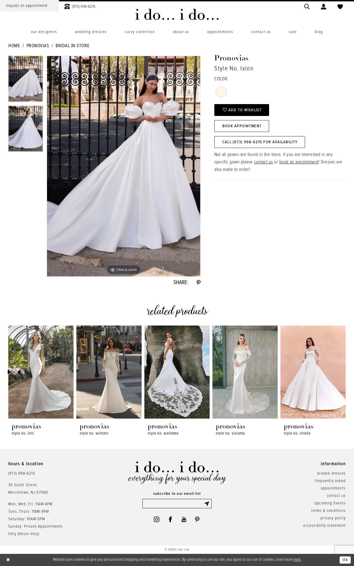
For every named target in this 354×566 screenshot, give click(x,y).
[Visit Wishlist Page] (340, 6)
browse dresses (331, 473)
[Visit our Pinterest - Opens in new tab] (197, 519)
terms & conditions (328, 511)
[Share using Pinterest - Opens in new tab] (199, 282)
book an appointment (298, 162)
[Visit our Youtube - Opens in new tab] (183, 519)
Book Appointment (242, 126)
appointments (333, 488)
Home (14, 46)
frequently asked (330, 481)
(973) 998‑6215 (21, 473)
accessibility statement (324, 525)
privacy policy (333, 518)
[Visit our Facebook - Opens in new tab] (170, 519)
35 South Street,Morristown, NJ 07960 (28, 488)
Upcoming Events (330, 503)
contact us (263, 162)
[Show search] (307, 6)
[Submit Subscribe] (208, 503)
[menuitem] (80, 6)
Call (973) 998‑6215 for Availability (260, 142)
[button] (323, 6)
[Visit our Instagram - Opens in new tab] (156, 519)
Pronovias (38, 46)
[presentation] (41, 372)
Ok (345, 560)
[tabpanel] (25, 81)
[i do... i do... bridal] (177, 14)
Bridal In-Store (72, 46)
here (297, 559)
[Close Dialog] (8, 560)
